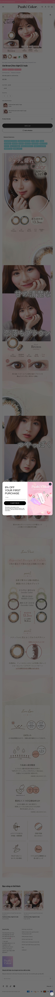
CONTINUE (15, 503)
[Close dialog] (50, 484)
